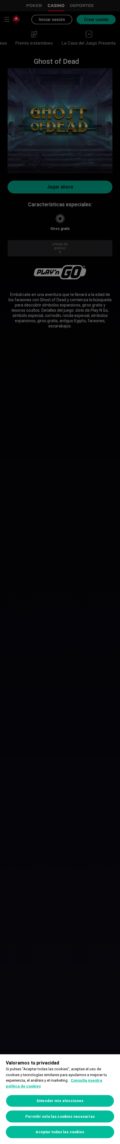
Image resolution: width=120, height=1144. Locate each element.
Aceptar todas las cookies (60, 1132)
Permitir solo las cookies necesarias (60, 1116)
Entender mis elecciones (60, 1101)
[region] (60, 1099)
